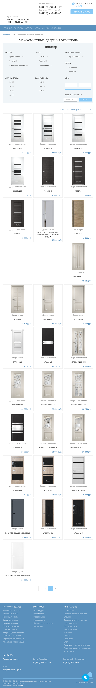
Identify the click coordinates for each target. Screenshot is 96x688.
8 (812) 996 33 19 (50, 7)
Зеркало (13, 61)
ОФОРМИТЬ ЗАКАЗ (82, 12)
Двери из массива (10, 620)
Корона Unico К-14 (78, 362)
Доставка (18, 28)
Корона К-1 (78, 319)
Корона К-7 (48, 319)
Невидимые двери (10, 623)
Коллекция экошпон (11, 610)
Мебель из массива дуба (13, 642)
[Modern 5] (48, 171)
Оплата (28, 28)
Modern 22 (17, 191)
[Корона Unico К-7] (48, 384)
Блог (66, 642)
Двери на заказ (70, 626)
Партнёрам (68, 639)
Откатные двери (10, 629)
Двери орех (38, 626)
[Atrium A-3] (17, 470)
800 (11, 91)
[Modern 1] (78, 171)
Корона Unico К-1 (18, 405)
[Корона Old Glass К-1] (78, 427)
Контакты (56, 28)
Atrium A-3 (17, 490)
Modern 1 (78, 191)
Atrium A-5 (48, 362)
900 (11, 95)
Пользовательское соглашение (77, 648)
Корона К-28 (17, 319)
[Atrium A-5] (48, 342)
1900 (41, 82)
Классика (43, 57)
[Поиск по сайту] (90, 26)
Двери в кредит (70, 629)
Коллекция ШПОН (10, 613)
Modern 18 (48, 148)
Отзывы (67, 617)
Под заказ (72, 71)
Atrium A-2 (48, 490)
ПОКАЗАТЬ (86, 100)
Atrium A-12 (48, 533)
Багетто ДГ (17, 362)
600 (11, 82)
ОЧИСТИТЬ (70, 100)
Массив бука (38, 613)
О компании (69, 610)
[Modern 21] (78, 128)
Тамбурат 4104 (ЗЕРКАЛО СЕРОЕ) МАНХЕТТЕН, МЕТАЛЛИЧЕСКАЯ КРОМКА (48, 235)
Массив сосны (39, 620)
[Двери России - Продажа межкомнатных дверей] (17, 7)
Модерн (42, 61)
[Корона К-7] (48, 299)
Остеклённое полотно (18, 65)
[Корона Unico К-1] (17, 384)
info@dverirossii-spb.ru (12, 669)
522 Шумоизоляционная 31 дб (17, 576)
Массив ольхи (39, 617)
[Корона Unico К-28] (78, 384)
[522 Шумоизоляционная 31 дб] (17, 555)
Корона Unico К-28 (78, 405)
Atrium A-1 (17, 447)
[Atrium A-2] (48, 470)
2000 (42, 86)
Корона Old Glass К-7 (48, 447)
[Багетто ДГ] (17, 342)
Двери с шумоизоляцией (13, 632)
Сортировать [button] (74, 109)
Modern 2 (17, 234)
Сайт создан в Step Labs (84, 682)
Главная (8, 28)
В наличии (73, 67)
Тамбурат (78, 234)
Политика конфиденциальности (77, 645)
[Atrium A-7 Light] (78, 470)
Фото (37, 28)
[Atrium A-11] (78, 513)
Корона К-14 (78, 277)
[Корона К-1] (78, 299)
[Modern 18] (48, 128)
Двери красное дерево (43, 623)
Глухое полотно (16, 57)
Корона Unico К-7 (48, 405)
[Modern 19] (17, 128)
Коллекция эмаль (10, 617)
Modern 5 (48, 191)
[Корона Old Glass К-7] (48, 427)
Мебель (45, 28)
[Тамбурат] (78, 213)
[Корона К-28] (17, 299)
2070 (41, 91)
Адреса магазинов (10, 659)
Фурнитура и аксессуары (13, 639)
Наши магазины (70, 623)
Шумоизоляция (75, 57)
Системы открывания (12, 635)
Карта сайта (69, 651)
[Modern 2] (17, 213)
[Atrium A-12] (48, 513)
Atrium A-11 (78, 533)
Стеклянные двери (11, 626)
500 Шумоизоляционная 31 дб (17, 533)
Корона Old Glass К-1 (78, 447)
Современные (45, 65)
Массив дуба (38, 610)
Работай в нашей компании (75, 613)
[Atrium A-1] (17, 427)
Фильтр (50, 46)
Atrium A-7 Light (78, 490)
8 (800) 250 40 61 (50, 13)
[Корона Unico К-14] (78, 342)
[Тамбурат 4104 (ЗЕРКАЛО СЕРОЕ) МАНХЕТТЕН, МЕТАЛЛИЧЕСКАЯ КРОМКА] (48, 213)
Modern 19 (17, 148)
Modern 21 (78, 148)
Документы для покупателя (75, 620)
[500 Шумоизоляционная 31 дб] (17, 513)
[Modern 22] (17, 171)
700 (11, 86)
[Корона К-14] (78, 256)
